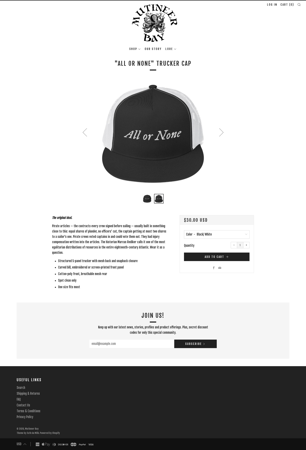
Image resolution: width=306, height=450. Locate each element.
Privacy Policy (25, 417)
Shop (133, 49)
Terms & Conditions (28, 411)
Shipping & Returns (28, 393)
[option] (153, 134)
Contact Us (23, 405)
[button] (147, 198)
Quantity (189, 245)
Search (21, 388)
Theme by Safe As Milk (28, 432)
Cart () (287, 4)
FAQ (19, 399)
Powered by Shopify (50, 432)
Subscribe (193, 344)
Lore (169, 49)
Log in (272, 4)
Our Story (153, 49)
